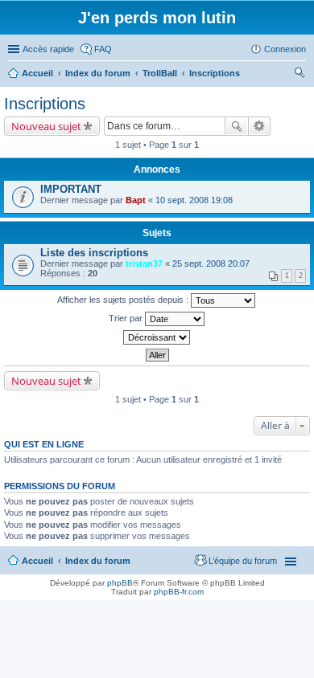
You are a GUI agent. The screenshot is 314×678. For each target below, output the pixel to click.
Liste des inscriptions (94, 253)
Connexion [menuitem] (285, 49)
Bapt (136, 200)
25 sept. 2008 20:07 (211, 263)
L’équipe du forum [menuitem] (243, 561)
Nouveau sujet (46, 126)
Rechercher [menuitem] (299, 74)
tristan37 (144, 263)
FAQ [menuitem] (103, 49)
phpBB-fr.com (179, 591)
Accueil (37, 561)
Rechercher (237, 126)
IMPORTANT (70, 189)
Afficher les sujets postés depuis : (124, 299)
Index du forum (97, 561)
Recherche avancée (260, 126)
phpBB (120, 582)
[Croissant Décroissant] (157, 337)
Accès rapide (48, 49)
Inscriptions (44, 103)
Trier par (127, 318)
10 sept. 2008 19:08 (194, 200)
